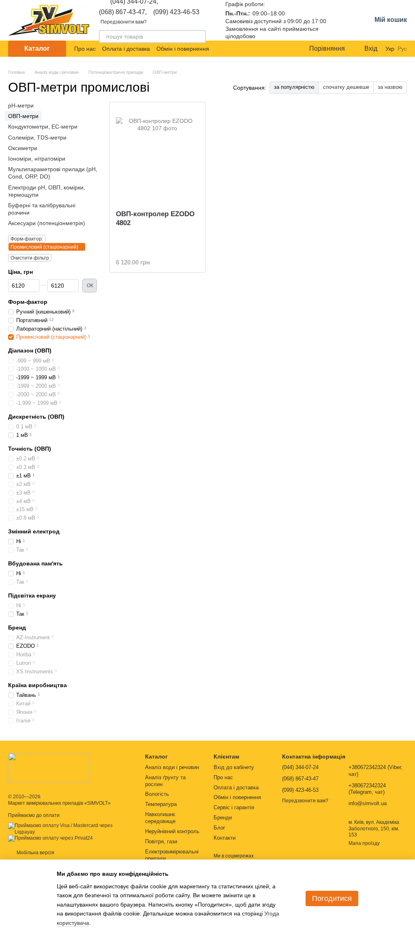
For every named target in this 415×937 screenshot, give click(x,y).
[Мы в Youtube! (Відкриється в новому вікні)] (275, 48)
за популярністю (294, 87)
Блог (219, 828)
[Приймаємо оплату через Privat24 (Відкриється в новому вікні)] (50, 838)
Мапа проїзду (364, 843)
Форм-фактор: (27, 239)
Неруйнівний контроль (172, 831)
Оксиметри (22, 148)
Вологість (157, 794)
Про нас (85, 48)
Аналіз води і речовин (172, 767)
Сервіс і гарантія (234, 807)
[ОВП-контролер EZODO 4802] (157, 153)
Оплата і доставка (126, 48)
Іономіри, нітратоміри (36, 158)
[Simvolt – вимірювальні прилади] (48, 767)
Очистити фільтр (30, 258)
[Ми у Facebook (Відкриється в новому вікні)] (265, 48)
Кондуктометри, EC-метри (42, 126)
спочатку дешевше (346, 87)
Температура (161, 804)
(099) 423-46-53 (176, 12)
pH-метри (21, 105)
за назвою (390, 87)
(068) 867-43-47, (123, 12)
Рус (402, 49)
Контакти (224, 838)
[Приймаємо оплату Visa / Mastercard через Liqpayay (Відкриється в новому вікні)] (70, 829)
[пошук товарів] (199, 36)
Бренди (223, 818)
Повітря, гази (161, 841)
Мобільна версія (34, 852)
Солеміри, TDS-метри (37, 137)
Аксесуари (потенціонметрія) (46, 223)
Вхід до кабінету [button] (234, 767)
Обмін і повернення (182, 48)
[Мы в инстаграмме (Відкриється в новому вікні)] (285, 48)
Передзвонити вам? (124, 22)
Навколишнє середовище (160, 817)
